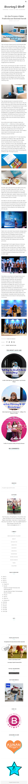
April (5, 596)
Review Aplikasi (14, 556)
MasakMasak (14, 553)
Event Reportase (11, 345)
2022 (4, 578)
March (5, 598)
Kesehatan (14, 544)
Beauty (14, 538)
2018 (4, 602)
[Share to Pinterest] (12, 342)
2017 (4, 604)
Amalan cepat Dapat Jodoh (14, 659)
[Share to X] (9, 342)
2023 (4, 576)
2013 (4, 611)
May (5, 594)
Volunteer (14, 565)
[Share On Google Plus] (14, 342)
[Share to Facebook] (7, 342)
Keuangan (14, 547)
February (6, 600)
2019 (4, 582)
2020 (4, 580)
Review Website (14, 559)
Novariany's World (14, 7)
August (5, 584)
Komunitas (14, 550)
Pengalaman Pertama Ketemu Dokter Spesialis (14, 641)
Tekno (14, 562)
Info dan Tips (14, 541)
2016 (4, 605)
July (5, 586)
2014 (4, 609)
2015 (4, 607)
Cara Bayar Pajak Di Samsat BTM (14, 662)
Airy (8, 124)
